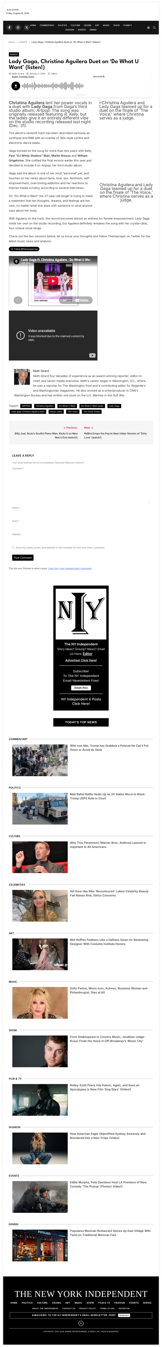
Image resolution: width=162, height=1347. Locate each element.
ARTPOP (26, 406)
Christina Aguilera (44, 406)
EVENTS (82, 30)
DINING (93, 30)
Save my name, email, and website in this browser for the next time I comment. (60, 547)
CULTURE (75, 25)
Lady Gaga (114, 406)
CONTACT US (68, 1308)
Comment (18, 468)
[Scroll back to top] (81, 1323)
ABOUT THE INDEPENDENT (45, 1308)
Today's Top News (81, 722)
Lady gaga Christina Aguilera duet (27, 411)
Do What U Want (67, 406)
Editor (87, 654)
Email (15, 521)
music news (56, 411)
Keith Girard (18, 73)
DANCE (14, 54)
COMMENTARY (47, 25)
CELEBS (87, 25)
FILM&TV (127, 25)
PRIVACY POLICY (87, 1308)
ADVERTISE (124, 1308)
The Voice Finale (92, 411)
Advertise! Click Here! (81, 660)
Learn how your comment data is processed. (70, 568)
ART (97, 25)
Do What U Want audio (92, 406)
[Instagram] (18, 28)
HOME (33, 25)
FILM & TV (104, 1302)
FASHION (69, 30)
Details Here (124, 1315)
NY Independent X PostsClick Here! (81, 701)
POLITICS (62, 25)
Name (16, 507)
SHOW (116, 25)
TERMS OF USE (107, 1308)
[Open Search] (154, 27)
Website (16, 534)
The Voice (73, 411)
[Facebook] (9, 28)
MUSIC (106, 25)
